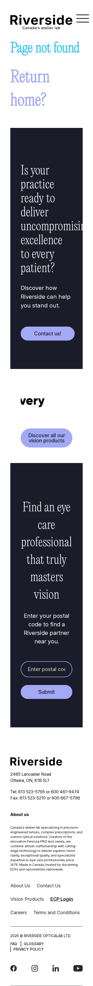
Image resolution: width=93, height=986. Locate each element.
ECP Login (61, 899)
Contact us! (47, 333)
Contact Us (49, 885)
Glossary (34, 944)
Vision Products (27, 899)
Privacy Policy (28, 949)
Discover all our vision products (46, 438)
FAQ (13, 944)
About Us (20, 885)
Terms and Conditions (56, 912)
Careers (18, 912)
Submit (46, 692)
